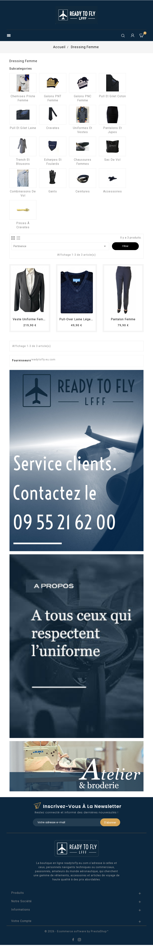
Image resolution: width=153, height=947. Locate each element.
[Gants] (52, 178)
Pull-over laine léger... (76, 319)
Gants (53, 191)
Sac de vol (112, 159)
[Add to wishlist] (26, 310)
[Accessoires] (112, 178)
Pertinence (60, 246)
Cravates (52, 128)
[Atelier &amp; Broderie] (76, 765)
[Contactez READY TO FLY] (76, 460)
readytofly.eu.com (43, 359)
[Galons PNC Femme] (82, 83)
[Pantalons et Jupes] (112, 114)
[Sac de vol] (112, 146)
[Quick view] (40, 310)
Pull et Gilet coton (112, 96)
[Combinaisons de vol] (22, 178)
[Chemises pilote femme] (22, 83)
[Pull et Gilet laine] (22, 114)
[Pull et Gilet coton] (112, 83)
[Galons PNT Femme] (52, 83)
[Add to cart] (19, 310)
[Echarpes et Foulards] (52, 146)
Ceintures (83, 191)
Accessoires (112, 191)
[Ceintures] (82, 178)
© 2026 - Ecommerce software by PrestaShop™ (77, 931)
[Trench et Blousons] (22, 146)
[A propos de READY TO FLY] (76, 645)
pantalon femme (123, 319)
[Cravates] (52, 114)
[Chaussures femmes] (82, 146)
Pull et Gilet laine (23, 128)
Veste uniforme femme (30, 319)
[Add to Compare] (33, 310)
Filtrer (125, 246)
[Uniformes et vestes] (82, 114)
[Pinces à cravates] (22, 210)
